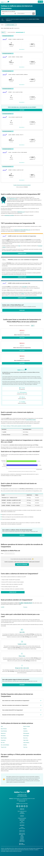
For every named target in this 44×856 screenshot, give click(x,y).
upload (4, 247)
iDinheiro (22, 838)
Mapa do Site (22, 822)
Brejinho (25, 728)
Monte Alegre (26, 735)
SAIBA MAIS (22, 310)
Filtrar (3, 32)
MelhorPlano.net (13, 198)
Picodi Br (22, 836)
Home (2, 28)
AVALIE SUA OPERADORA (22, 564)
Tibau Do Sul (3, 747)
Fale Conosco (22, 820)
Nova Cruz (25, 738)
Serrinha (25, 744)
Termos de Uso (22, 819)
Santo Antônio (26, 742)
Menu (39, 1)
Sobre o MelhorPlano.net (22, 811)
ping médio (24, 286)
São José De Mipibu (5, 744)
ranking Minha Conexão (31, 419)
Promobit (22, 837)
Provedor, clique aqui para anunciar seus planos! (22, 185)
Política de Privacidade (22, 818)
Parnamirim (3, 740)
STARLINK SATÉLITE (28, 603)
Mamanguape (26, 733)
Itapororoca (3, 733)
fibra (19, 245)
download (40, 245)
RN (12, 28)
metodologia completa (9, 215)
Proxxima (25, 607)
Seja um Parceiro (22, 828)
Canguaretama (16, 28)
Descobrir (22, 684)
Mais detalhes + (22, 49)
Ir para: (2, 24)
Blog (22, 821)
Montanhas (3, 735)
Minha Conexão (22, 833)
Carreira (22, 827)
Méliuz (22, 835)
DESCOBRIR (22, 535)
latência (22, 293)
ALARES (21, 603)
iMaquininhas (22, 840)
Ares (2, 726)
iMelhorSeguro (22, 841)
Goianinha (25, 731)
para (18, 32)
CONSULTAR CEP (12, 592)
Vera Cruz (25, 747)
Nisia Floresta (3, 738)
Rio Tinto (3, 742)
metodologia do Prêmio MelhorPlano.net (22, 229)
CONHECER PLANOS (22, 253)
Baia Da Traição (26, 726)
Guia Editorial (22, 813)
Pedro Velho (25, 740)
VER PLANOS (22, 337)
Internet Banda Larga (8, 28)
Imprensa (22, 812)
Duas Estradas (4, 731)
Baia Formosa (4, 728)
